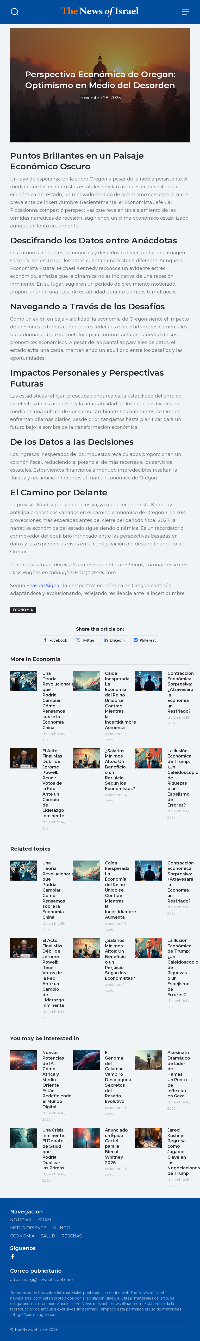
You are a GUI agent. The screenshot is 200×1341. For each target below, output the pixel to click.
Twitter (88, 640)
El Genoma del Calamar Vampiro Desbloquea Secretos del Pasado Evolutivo (118, 1077)
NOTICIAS (20, 1219)
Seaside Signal (44, 585)
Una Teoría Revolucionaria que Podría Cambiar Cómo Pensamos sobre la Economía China (58, 700)
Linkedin (117, 640)
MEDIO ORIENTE (28, 1227)
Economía (23, 610)
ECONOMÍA (22, 1236)
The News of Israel (31, 1329)
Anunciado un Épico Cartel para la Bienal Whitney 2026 (116, 1146)
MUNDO (61, 1227)
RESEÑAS (71, 1236)
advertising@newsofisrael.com (41, 1279)
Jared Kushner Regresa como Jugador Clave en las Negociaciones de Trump (183, 1152)
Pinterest (148, 640)
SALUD (48, 1236)
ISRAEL (44, 1219)
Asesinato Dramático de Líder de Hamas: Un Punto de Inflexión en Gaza (178, 1074)
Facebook (58, 640)
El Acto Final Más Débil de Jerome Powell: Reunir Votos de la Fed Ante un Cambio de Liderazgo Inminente (53, 783)
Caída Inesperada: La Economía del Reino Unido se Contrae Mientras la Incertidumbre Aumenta (120, 700)
